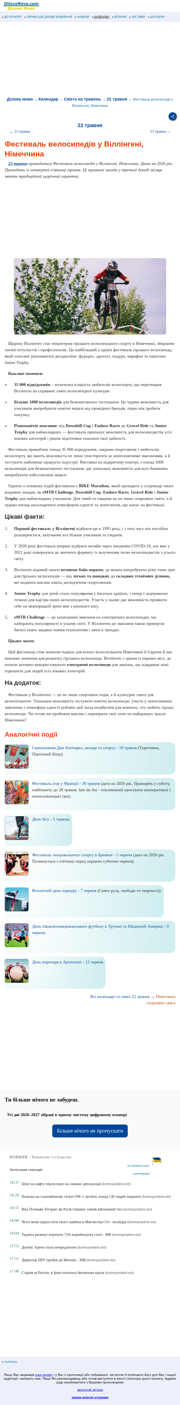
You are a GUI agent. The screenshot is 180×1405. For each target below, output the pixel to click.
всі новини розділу (139, 1165)
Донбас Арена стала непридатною (49, 1247)
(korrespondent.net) (116, 1184)
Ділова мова (20, 99)
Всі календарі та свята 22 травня (119, 996)
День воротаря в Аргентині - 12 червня (67, 962)
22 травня (117, 99)
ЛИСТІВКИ (138, 17)
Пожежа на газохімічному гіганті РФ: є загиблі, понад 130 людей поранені (81, 1197)
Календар (48, 99)
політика (11, 1361)
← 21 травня (20, 131)
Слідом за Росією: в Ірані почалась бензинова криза (63, 1273)
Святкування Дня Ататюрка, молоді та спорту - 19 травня (84, 747)
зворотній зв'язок (90, 1390)
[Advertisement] (90, 60)
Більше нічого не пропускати (90, 1131)
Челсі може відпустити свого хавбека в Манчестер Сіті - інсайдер (74, 1222)
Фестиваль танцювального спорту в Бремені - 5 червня (82, 854)
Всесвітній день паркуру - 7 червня (64, 890)
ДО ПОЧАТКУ (13, 17)
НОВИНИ (83, 17)
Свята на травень (82, 99)
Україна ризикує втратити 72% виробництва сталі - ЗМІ (66, 1235)
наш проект (44, 1375)
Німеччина (165, 996)
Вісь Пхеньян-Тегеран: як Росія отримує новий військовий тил (72, 1209)
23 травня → (160, 131)
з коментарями (141, 1173)
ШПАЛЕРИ (157, 17)
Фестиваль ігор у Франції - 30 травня (66, 783)
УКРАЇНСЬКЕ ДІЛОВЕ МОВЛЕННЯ (49, 17)
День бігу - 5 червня (50, 819)
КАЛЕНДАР (102, 17)
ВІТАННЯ (120, 17)
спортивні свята (160, 1002)
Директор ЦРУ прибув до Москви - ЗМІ (54, 1260)
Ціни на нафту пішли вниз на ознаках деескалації (61, 1184)
